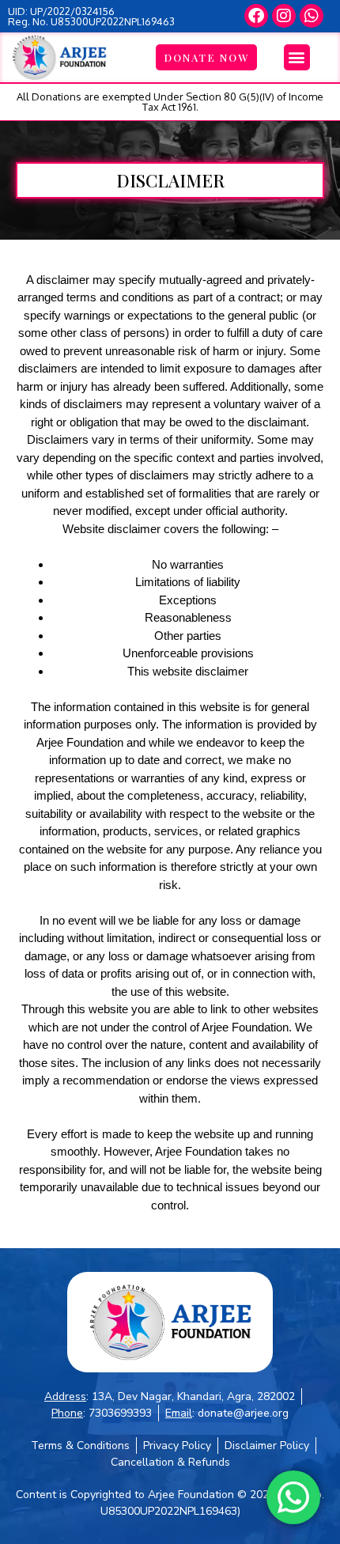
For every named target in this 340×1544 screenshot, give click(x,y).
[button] (297, 57)
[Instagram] (284, 16)
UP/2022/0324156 (72, 11)
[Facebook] (256, 16)
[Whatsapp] (311, 16)
